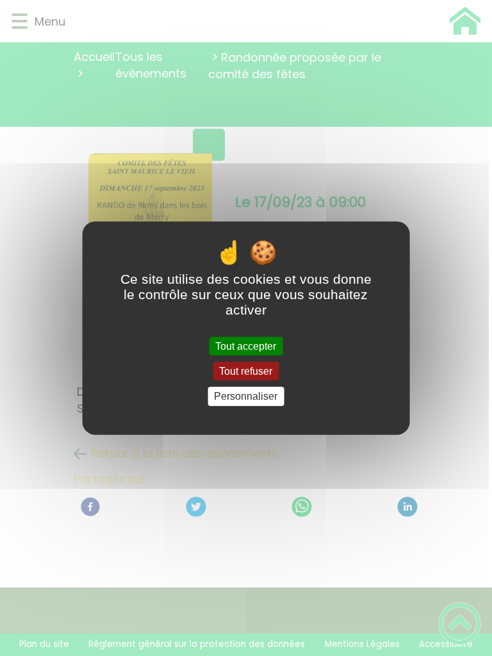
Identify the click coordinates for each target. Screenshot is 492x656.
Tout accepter (245, 346)
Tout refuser (245, 371)
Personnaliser (245, 396)
